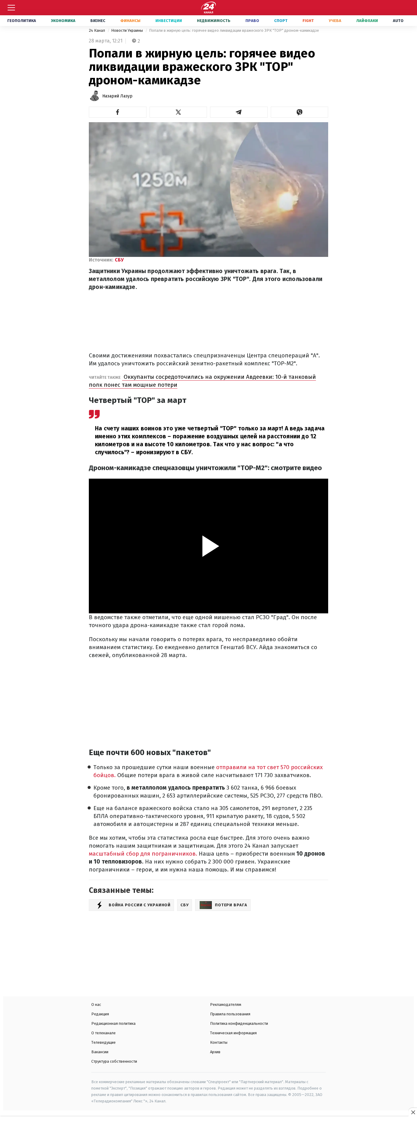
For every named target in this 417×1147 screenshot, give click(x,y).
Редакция (100, 1014)
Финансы (130, 20)
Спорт (281, 20)
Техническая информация (233, 1033)
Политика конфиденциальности (239, 1023)
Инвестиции (168, 20)
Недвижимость (213, 20)
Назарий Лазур (117, 96)
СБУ (119, 260)
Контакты (218, 1042)
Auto (398, 20)
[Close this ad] (412, 1112)
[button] (118, 112)
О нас (96, 1004)
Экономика (63, 20)
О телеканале (103, 1033)
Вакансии (99, 1052)
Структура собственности (114, 1061)
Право (252, 20)
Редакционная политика (113, 1023)
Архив (215, 1052)
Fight (308, 20)
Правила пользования (230, 1014)
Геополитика (21, 20)
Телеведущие (103, 1042)
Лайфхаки (367, 20)
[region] (208, 1132)
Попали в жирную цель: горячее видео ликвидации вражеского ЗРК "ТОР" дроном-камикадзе (234, 30)
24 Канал (97, 30)
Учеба (335, 20)
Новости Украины (127, 30)
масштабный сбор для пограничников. (143, 853)
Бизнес (97, 20)
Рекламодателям (225, 1004)
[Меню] (11, 7)
